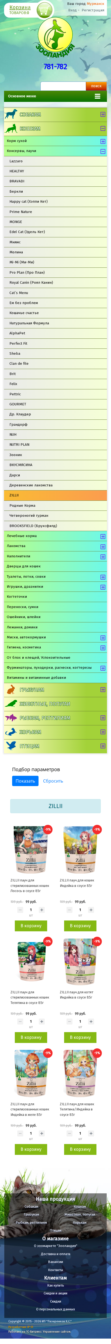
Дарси (14, 475)
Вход (72, 10)
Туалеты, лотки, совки (26, 576)
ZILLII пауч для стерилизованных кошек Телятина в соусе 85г (30, 997)
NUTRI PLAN (19, 444)
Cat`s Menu (18, 292)
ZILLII (14, 495)
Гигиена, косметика (24, 647)
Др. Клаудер (20, 414)
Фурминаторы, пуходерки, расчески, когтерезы (49, 667)
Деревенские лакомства (31, 485)
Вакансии (55, 1262)
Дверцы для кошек (24, 566)
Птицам (29, 746)
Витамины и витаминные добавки (36, 677)
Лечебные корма (22, 536)
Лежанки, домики (22, 627)
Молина (16, 252)
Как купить (55, 1285)
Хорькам (30, 732)
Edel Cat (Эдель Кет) (27, 232)
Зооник (15, 455)
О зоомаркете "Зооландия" (55, 1246)
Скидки (55, 1301)
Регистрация (93, 10)
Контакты (55, 1270)
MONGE (15, 221)
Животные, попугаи (45, 704)
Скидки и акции (55, 1293)
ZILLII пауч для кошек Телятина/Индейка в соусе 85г (77, 1109)
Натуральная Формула (29, 323)
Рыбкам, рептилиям (45, 718)
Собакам (30, 115)
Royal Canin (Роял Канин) (31, 282)
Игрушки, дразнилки (25, 586)
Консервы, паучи (21, 150)
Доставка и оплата (55, 1254)
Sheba (14, 353)
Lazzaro (16, 161)
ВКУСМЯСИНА (20, 465)
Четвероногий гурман (28, 515)
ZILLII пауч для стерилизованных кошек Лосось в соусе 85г (30, 885)
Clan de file (19, 363)
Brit (12, 373)
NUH (12, 434)
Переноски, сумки (22, 607)
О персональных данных (55, 1309)
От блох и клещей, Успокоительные (38, 657)
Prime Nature (20, 211)
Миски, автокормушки (26, 637)
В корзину (30, 925)
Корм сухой (17, 140)
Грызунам (32, 690)
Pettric (15, 394)
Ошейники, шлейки (23, 617)
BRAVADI (16, 181)
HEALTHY (16, 171)
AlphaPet (17, 333)
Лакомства (16, 546)
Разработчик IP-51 (20, 1327)
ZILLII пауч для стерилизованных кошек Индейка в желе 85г (30, 1109)
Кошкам (30, 129)
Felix (13, 384)
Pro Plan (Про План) (27, 272)
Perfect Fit (18, 343)
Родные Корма (22, 505)
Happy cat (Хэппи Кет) (28, 201)
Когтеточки (17, 596)
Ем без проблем (23, 303)
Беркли (16, 191)
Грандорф (18, 424)
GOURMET (17, 404)
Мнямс (14, 242)
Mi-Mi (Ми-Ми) (21, 262)
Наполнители (18, 556)
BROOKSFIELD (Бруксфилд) (33, 526)
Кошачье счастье (24, 313)
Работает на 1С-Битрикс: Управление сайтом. (39, 1331)
